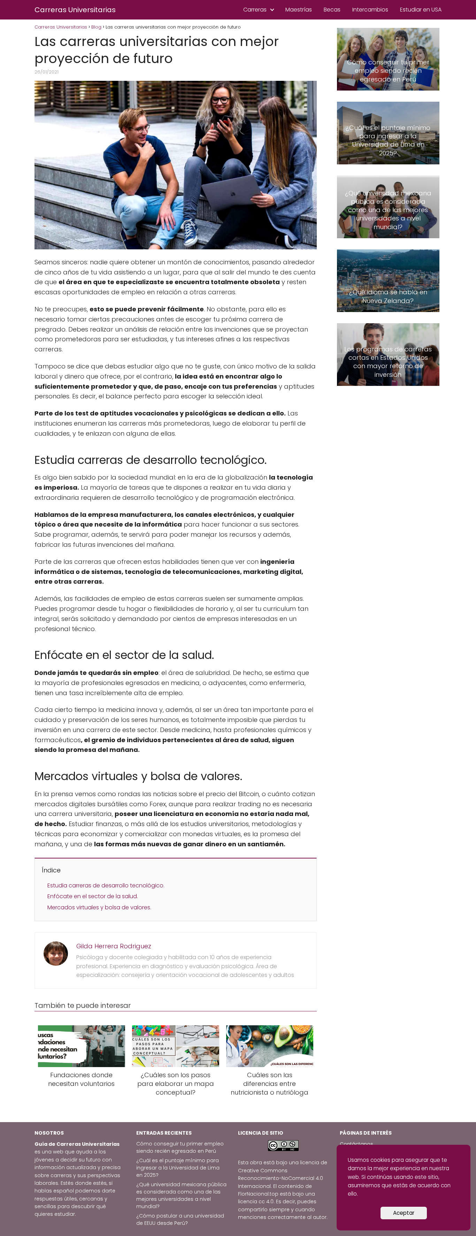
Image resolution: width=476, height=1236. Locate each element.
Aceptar (403, 1212)
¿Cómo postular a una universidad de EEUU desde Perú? (180, 1219)
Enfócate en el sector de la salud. (92, 896)
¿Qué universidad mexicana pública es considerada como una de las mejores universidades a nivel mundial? (181, 1195)
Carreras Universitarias (75, 10)
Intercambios (370, 10)
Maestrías (298, 10)
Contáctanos (356, 1144)
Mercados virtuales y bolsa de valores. (99, 907)
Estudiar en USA (421, 10)
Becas (332, 10)
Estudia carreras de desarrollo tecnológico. (105, 885)
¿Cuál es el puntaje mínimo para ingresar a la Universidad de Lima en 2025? (178, 1168)
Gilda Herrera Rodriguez (113, 946)
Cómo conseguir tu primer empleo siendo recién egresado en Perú (180, 1147)
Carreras (255, 10)
